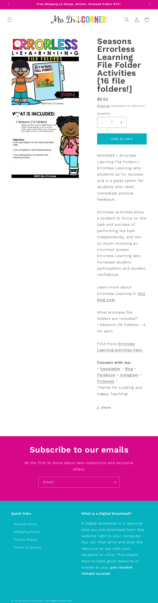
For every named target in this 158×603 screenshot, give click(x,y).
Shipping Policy (27, 532)
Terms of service (27, 547)
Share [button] (106, 407)
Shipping (103, 105)
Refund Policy (25, 524)
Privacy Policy (25, 539)
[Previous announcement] (8, 4)
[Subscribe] (115, 482)
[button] (9, 20)
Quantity (103, 113)
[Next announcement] (149, 4)
